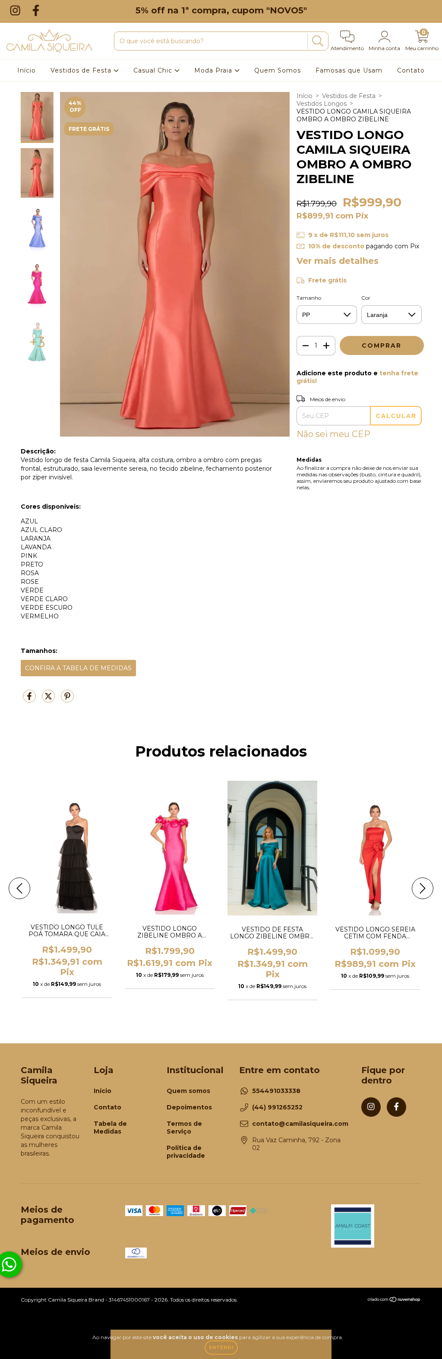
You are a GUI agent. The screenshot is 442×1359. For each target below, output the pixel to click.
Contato (411, 70)
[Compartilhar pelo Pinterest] (67, 699)
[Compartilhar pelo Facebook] (30, 699)
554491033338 (276, 1091)
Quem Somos (277, 70)
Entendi (221, 1347)
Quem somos (188, 1091)
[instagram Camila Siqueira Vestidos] (16, 10)
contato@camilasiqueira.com (300, 1124)
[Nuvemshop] (394, 1300)
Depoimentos (189, 1107)
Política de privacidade (186, 1151)
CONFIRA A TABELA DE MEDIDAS (78, 668)
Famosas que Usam (349, 70)
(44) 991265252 (277, 1107)
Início (26, 70)
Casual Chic (153, 70)
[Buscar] (316, 41)
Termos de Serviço (184, 1127)
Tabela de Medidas (110, 1127)
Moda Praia (214, 70)
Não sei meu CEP (333, 434)
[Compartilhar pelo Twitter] (49, 699)
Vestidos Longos (322, 104)
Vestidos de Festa (82, 70)
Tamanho (309, 298)
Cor (365, 298)
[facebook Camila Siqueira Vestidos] (35, 10)
